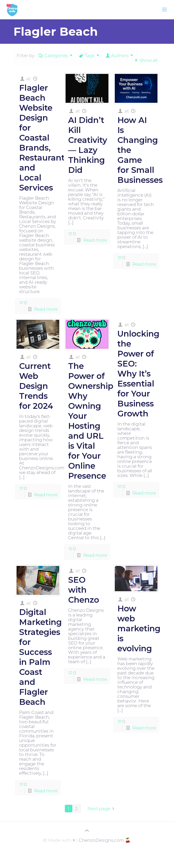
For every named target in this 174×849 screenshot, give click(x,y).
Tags (90, 55)
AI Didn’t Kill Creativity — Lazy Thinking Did (87, 145)
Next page (98, 808)
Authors (120, 55)
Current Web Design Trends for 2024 (36, 386)
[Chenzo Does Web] (12, 9)
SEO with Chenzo (83, 590)
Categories (56, 55)
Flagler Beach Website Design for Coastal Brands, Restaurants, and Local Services (45, 138)
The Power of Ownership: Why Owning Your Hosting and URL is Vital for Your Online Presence (91, 421)
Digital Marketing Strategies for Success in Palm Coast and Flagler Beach (40, 657)
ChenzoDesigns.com (101, 840)
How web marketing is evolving (138, 628)
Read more (46, 309)
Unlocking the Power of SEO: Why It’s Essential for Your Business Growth (138, 374)
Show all (148, 60)
